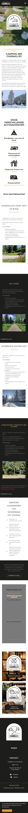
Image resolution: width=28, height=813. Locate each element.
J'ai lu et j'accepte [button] (7, 810)
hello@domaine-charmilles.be (8, 489)
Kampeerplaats (14, 183)
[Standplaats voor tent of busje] (14, 132)
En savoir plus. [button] (5, 806)
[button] (25, 3)
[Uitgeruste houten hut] (14, 163)
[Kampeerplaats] (14, 178)
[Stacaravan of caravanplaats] (14, 148)
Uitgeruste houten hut (14, 169)
